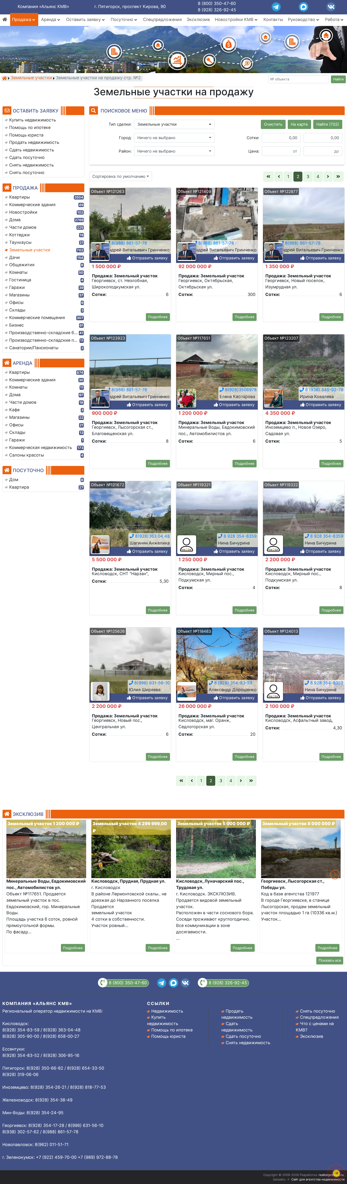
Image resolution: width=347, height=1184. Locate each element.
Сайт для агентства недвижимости (318, 1179)
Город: (125, 137)
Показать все (330, 960)
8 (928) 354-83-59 (232, 682)
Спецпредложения (162, 19)
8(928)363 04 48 (152, 536)
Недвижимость (167, 1011)
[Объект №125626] (130, 669)
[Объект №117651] (217, 376)
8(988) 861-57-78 (128, 243)
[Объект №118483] (217, 669)
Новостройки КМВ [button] (235, 19)
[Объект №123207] (304, 376)
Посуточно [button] (122, 19)
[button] (174, 124)
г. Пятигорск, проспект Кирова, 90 (130, 6)
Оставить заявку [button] (84, 19)
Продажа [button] (22, 19)
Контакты (273, 19)
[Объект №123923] (130, 376)
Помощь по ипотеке (172, 1029)
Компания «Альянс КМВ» (43, 6)
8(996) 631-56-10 (151, 682)
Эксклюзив (198, 19)
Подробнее (158, 317)
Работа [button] (333, 19)
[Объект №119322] (304, 522)
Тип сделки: (120, 124)
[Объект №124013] (304, 669)
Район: (125, 151)
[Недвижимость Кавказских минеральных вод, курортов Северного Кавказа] (4, 78)
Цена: (253, 151)
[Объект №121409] (217, 229)
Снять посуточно (317, 1011)
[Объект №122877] (304, 229)
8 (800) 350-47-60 (217, 3)
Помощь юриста (168, 1036)
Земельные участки (31, 78)
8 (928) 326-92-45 (217, 9)
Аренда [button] (49, 19)
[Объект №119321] (217, 522)
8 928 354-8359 (239, 536)
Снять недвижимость (248, 1042)
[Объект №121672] (130, 522)
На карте (299, 124)
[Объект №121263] (130, 229)
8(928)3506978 (240, 389)
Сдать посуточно (243, 1036)
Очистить (273, 124)
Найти (338, 79)
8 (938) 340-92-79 (323, 389)
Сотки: (253, 137)
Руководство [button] (302, 19)
